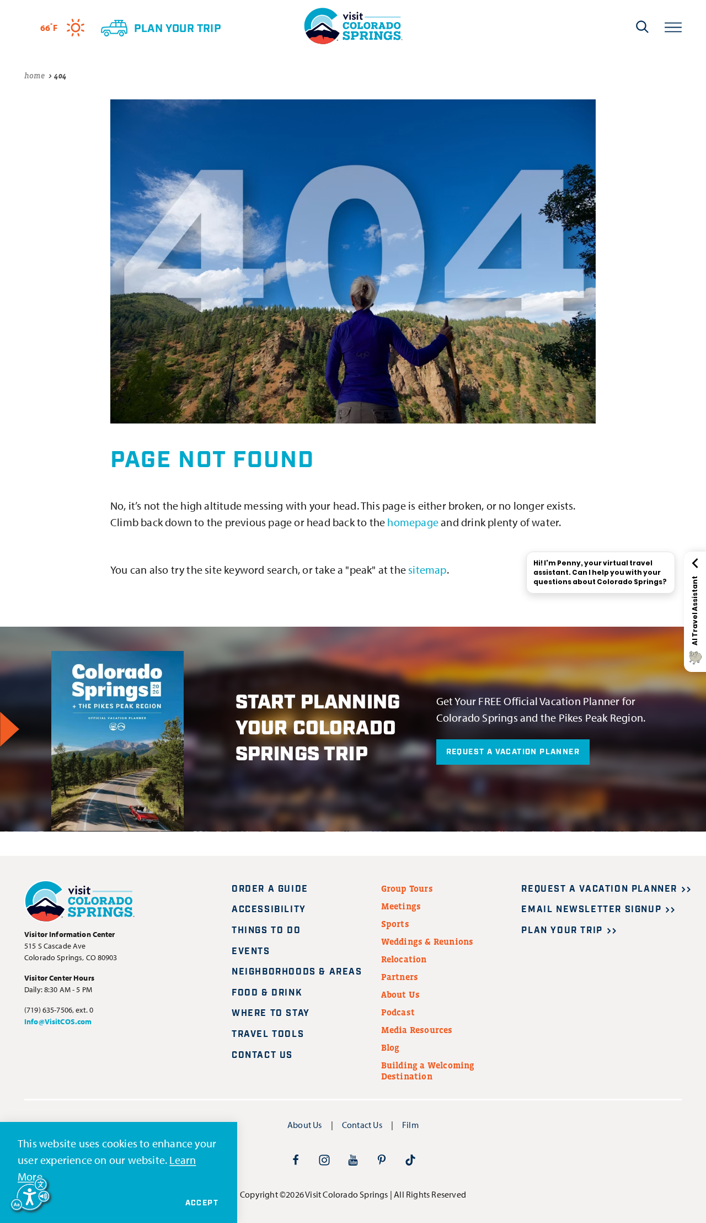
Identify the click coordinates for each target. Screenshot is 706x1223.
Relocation (404, 959)
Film (410, 1124)
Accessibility (269, 909)
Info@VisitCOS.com (58, 1021)
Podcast (398, 1012)
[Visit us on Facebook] (295, 1159)
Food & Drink (267, 993)
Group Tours (407, 888)
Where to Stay (271, 1013)
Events (251, 951)
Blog (390, 1047)
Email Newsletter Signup (591, 909)
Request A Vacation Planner (513, 752)
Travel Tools (268, 1034)
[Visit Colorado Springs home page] (353, 26)
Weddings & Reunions (427, 941)
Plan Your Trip (561, 930)
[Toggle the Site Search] (642, 26)
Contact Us (262, 1055)
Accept (201, 1203)
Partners (400, 977)
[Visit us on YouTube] (353, 1159)
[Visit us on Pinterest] (381, 1159)
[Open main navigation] (673, 26)
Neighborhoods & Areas (297, 972)
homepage (412, 522)
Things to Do (266, 930)
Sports (395, 924)
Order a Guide (270, 889)
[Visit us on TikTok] (410, 1159)
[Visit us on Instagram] (324, 1159)
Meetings (401, 906)
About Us (400, 994)
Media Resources (417, 1030)
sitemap (427, 569)
